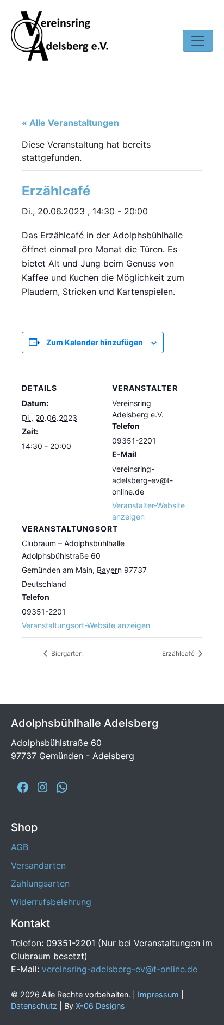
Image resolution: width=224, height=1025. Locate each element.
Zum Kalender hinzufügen (94, 342)
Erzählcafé (179, 653)
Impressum (158, 994)
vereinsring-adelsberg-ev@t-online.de (119, 969)
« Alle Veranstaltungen (70, 122)
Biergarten (66, 653)
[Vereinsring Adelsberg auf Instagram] (42, 787)
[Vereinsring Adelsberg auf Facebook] (22, 787)
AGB (19, 846)
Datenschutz (34, 1005)
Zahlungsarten (40, 883)
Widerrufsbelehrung (51, 901)
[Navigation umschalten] (198, 41)
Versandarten (38, 865)
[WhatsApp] (62, 787)
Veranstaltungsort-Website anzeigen (86, 625)
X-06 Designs (100, 1005)
